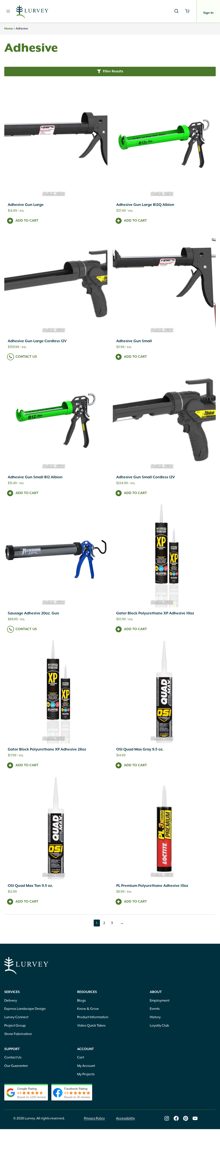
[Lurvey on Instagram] (166, 1118)
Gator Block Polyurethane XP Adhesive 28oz (47, 749)
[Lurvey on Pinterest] (185, 1118)
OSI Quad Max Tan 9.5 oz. (30, 886)
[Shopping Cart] (187, 11)
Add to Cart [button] (26, 221)
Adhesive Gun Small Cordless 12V (145, 477)
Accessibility (125, 1118)
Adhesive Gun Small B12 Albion (35, 477)
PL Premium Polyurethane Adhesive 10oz (152, 886)
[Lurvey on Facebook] (176, 1118)
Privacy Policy (94, 1118)
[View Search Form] (176, 11)
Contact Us (26, 357)
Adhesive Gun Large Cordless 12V (37, 341)
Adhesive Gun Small (134, 341)
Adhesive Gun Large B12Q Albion (145, 205)
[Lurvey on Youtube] (195, 1118)
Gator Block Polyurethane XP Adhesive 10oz (155, 613)
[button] (110, 71)
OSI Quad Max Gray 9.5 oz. (139, 749)
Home (8, 28)
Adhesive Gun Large (26, 205)
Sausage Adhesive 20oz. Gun (33, 613)
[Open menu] (8, 11)
